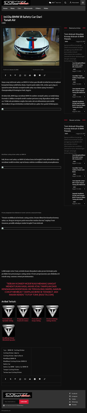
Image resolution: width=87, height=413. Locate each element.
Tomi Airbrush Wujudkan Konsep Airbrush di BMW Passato (74, 36)
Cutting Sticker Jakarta (11, 353)
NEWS (66, 41)
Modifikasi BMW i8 (9, 358)
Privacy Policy (20, 405)
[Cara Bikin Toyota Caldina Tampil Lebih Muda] (67, 77)
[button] (65, 2)
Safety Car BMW (8, 367)
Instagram (74, 396)
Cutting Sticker (19, 350)
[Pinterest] (15, 75)
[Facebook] (5, 75)
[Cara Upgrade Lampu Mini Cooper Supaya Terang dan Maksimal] (67, 90)
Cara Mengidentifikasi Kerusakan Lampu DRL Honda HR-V (78, 65)
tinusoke (72, 41)
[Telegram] (35, 75)
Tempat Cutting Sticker (11, 369)
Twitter (74, 399)
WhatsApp (75, 402)
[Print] (30, 75)
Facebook (74, 393)
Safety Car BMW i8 (21, 367)
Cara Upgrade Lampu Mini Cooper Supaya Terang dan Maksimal (78, 90)
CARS (4, 23)
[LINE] (39, 75)
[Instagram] (70, 396)
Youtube (74, 404)
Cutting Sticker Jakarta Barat (13, 356)
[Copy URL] (44, 75)
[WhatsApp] (20, 75)
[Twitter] (10, 75)
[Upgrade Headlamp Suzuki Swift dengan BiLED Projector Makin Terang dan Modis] (67, 103)
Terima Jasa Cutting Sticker (12, 372)
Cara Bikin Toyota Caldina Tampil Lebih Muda (78, 77)
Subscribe (24, 401)
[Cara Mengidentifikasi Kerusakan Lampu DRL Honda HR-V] (67, 64)
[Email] (25, 75)
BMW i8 (10, 350)
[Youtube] (70, 404)
